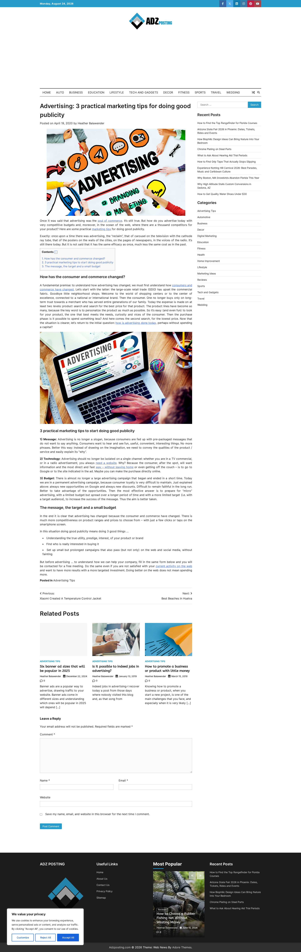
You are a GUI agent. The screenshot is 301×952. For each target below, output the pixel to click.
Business (76, 92)
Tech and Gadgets (143, 92)
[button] (55, 252)
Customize (23, 937)
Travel (216, 92)
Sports (200, 92)
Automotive (203, 217)
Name (45, 780)
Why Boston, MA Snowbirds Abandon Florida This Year (228, 177)
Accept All (68, 937)
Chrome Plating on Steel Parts (214, 149)
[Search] (258, 92)
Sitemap (101, 897)
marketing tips (101, 229)
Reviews (202, 279)
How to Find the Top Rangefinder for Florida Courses (227, 122)
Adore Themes (181, 947)
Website (45, 797)
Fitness (184, 92)
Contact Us (103, 884)
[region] (45, 926)
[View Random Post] (253, 92)
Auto (60, 92)
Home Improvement (208, 260)
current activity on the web (174, 566)
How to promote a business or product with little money (167, 668)
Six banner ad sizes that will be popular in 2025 (62, 668)
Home (47, 92)
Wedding (233, 92)
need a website (106, 463)
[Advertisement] (150, 62)
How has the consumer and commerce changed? (73, 258)
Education (96, 92)
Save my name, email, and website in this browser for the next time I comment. (97, 814)
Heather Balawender (91, 123)
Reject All (45, 937)
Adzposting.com (120, 947)
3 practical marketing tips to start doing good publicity (77, 262)
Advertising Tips (64, 580)
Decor (168, 92)
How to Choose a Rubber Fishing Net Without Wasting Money (176, 918)
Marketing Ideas (206, 273)
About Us (102, 878)
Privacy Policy (105, 891)
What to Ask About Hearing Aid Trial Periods (222, 155)
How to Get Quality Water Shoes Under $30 (222, 193)
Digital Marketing (207, 235)
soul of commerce (110, 220)
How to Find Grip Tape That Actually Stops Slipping (226, 161)
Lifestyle (117, 92)
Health (201, 254)
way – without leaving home (114, 467)
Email (123, 780)
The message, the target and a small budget (71, 266)
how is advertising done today (135, 323)
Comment (47, 734)
